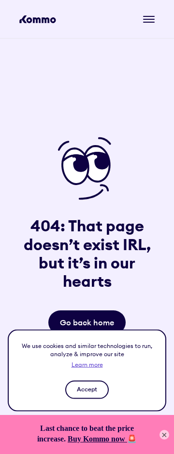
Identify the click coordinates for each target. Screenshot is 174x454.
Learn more (87, 364)
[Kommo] (37, 19)
